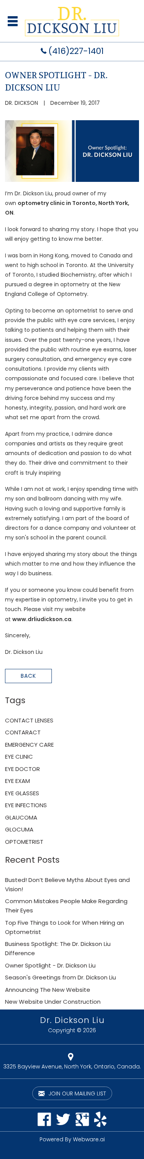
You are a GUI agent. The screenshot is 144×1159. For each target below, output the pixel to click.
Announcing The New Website (47, 990)
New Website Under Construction (53, 1002)
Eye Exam (17, 781)
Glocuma (19, 829)
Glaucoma (21, 817)
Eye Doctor (22, 769)
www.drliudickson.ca (41, 619)
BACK (28, 676)
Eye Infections (26, 805)
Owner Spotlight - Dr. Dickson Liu (50, 965)
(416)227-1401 (76, 51)
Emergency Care (29, 745)
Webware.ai (89, 1139)
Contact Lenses (29, 720)
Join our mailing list (76, 1093)
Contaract (23, 732)
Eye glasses (22, 793)
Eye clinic (19, 757)
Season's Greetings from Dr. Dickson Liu (60, 977)
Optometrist (24, 842)
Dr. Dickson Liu (72, 1020)
